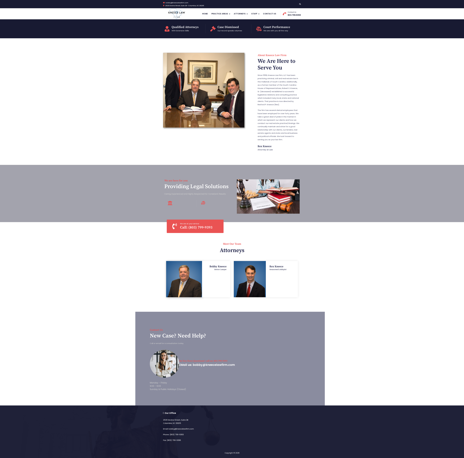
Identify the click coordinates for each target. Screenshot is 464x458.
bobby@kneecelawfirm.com (176, 3)
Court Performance (276, 27)
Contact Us (269, 13)
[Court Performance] (259, 29)
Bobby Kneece (218, 266)
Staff (254, 13)
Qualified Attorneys (185, 27)
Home (205, 13)
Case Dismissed (228, 27)
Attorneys (240, 13)
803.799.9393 (294, 13)
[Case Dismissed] (213, 29)
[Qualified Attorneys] (167, 29)
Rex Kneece (265, 146)
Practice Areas (219, 13)
